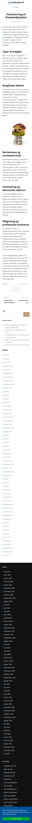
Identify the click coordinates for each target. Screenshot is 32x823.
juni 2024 (6, 439)
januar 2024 (7, 457)
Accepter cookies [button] (16, 818)
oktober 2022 (8, 512)
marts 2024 (7, 450)
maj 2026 (6, 355)
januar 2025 (7, 413)
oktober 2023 (8, 468)
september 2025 (9, 384)
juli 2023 (6, 479)
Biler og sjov (8, 769)
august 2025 (7, 388)
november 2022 (8, 508)
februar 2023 (8, 497)
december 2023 (8, 461)
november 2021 (8, 552)
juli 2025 (6, 392)
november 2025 (8, 377)
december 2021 (8, 548)
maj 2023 (6, 486)
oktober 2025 (8, 381)
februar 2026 (8, 366)
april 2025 (7, 402)
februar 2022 (8, 541)
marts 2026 (7, 362)
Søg (3, 311)
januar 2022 (7, 544)
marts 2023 (7, 493)
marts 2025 (7, 406)
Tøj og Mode (8, 806)
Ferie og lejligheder (10, 782)
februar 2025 (8, 410)
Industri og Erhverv (10, 792)
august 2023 (7, 475)
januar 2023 (7, 501)
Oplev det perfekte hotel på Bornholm (17, 345)
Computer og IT (9, 776)
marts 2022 (7, 537)
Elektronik (7, 779)
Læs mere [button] (13, 814)
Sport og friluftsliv (10, 802)
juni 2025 (6, 395)
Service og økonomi (11, 799)
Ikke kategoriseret (10, 789)
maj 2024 (6, 442)
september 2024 (9, 428)
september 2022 (9, 515)
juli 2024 (6, 435)
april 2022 (7, 534)
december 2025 (8, 373)
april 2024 (7, 446)
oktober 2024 (8, 424)
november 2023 (8, 464)
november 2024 (8, 421)
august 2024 (7, 432)
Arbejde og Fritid (10, 766)
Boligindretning (9, 773)
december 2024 (8, 417)
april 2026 (7, 359)
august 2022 (7, 519)
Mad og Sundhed (10, 796)
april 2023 (7, 490)
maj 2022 (6, 530)
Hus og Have (16, 289)
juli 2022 (6, 523)
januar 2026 (7, 370)
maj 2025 (6, 399)
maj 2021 (6, 555)
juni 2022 (6, 526)
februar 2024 (8, 453)
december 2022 (8, 504)
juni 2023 (6, 483)
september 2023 (9, 472)
